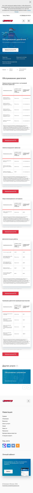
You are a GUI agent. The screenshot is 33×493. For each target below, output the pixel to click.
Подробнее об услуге (10, 380)
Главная (4, 69)
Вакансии (5, 421)
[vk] (13, 445)
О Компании (5, 418)
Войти (8, 471)
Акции (4, 426)
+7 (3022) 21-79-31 (25, 15)
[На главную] (7, 21)
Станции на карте (7, 435)
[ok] (18, 445)
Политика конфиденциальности (10, 485)
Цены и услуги (11, 69)
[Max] (4, 445)
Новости (4, 428)
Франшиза (5, 431)
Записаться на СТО (10, 50)
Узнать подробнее (6, 58)
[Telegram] (9, 445)
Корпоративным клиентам (9, 433)
